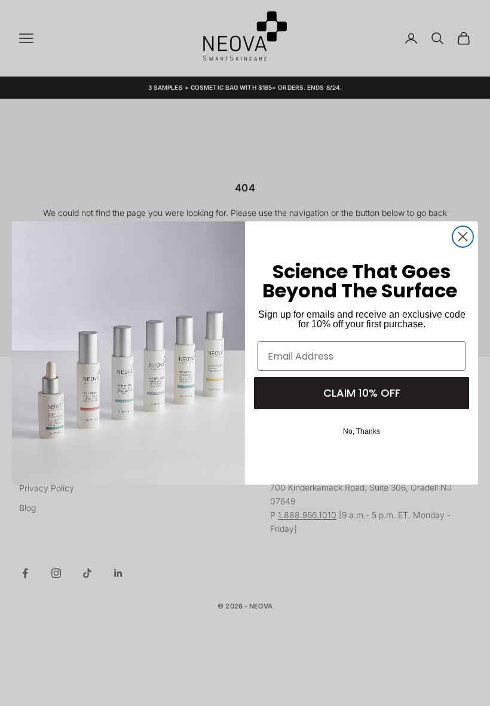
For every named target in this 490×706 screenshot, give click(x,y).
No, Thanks (361, 431)
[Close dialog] (462, 236)
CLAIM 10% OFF (361, 392)
